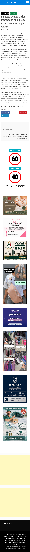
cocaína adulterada (11, 106)
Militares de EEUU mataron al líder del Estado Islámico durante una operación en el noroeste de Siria (15, 136)
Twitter (15, 112)
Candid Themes (21, 548)
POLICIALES (5, 13)
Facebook (6, 112)
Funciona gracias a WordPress (12, 546)
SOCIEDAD (13, 13)
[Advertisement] (15, 470)
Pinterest (23, 112)
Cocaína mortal (19, 106)
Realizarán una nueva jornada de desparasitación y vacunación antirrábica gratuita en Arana (14, 127)
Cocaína (5, 106)
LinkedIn (5, 115)
